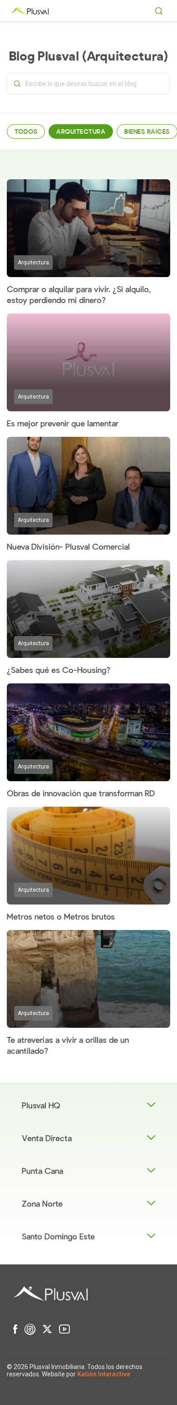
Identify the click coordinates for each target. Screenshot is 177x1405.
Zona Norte (42, 1204)
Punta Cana (42, 1171)
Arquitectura (80, 132)
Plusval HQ (41, 1106)
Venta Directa (47, 1138)
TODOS (26, 132)
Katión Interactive (103, 1374)
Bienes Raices (146, 132)
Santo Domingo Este (58, 1237)
